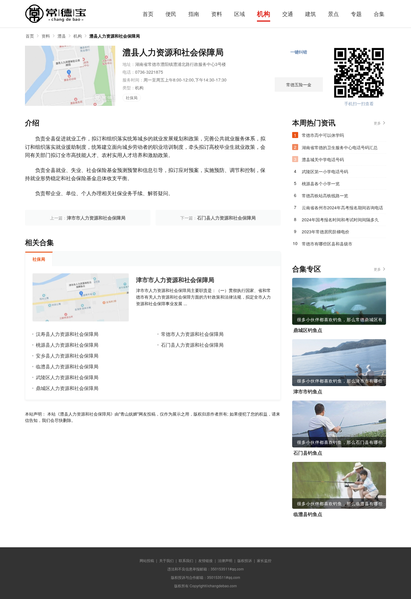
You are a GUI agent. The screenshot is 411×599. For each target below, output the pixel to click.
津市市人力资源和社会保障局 (96, 217)
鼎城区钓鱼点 (307, 330)
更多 (377, 122)
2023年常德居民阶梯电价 (325, 232)
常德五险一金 (298, 84)
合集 (379, 13)
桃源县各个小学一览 (321, 183)
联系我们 (186, 560)
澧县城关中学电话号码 (323, 159)
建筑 (310, 13)
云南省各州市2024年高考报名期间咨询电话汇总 (342, 208)
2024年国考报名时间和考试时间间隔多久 (340, 220)
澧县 (61, 35)
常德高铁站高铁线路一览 (325, 195)
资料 (216, 13)
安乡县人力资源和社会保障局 (67, 355)
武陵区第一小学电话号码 (325, 171)
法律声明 (225, 560)
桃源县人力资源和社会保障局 (67, 344)
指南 (193, 13)
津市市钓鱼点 (307, 392)
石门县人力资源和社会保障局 (226, 217)
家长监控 (264, 560)
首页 (148, 13)
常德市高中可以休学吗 (323, 135)
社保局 (132, 97)
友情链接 (205, 560)
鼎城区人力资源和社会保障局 (67, 388)
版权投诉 (244, 560)
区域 (239, 13)
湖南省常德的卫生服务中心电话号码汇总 (340, 147)
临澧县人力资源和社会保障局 (67, 366)
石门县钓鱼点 (307, 453)
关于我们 (166, 560)
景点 (333, 13)
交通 (287, 13)
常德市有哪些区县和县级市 (327, 244)
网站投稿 (147, 560)
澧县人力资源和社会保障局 (114, 35)
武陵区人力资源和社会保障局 (67, 377)
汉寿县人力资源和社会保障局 (67, 333)
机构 (263, 13)
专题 (356, 13)
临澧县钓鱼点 (307, 514)
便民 (170, 13)
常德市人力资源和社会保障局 (192, 333)
